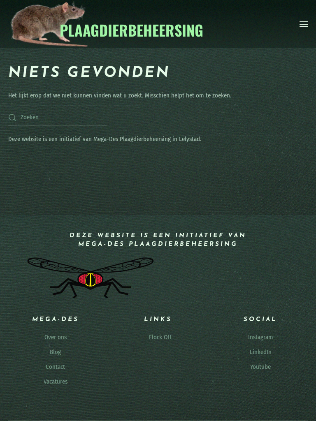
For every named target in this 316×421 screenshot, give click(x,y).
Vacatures (55, 381)
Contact (55, 366)
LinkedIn (261, 352)
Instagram (260, 337)
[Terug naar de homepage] (106, 24)
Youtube (260, 366)
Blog (55, 352)
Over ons (55, 337)
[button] (304, 24)
